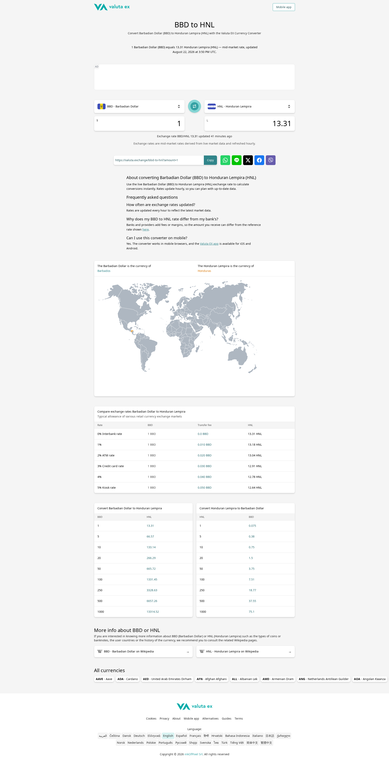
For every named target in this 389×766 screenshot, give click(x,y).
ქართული (283, 736)
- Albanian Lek (244, 679)
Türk (224, 743)
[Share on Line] (237, 160)
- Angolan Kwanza (370, 679)
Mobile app (284, 7)
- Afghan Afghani (212, 679)
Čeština (115, 736)
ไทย (216, 743)
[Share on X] (248, 160)
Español (181, 736)
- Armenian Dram (278, 679)
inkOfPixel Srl (194, 754)
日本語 (270, 736)
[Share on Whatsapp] (225, 160)
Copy (210, 160)
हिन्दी (206, 736)
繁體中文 (266, 743)
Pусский (180, 743)
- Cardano (128, 679)
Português (166, 743)
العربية (103, 736)
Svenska (205, 743)
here (145, 229)
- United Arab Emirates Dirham (167, 679)
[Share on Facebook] (259, 160)
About (176, 718)
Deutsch (139, 736)
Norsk (121, 743)
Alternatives (210, 718)
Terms (239, 718)
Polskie (151, 743)
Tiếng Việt (237, 743)
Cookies (151, 718)
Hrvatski (217, 736)
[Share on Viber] (271, 160)
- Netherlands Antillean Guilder (324, 679)
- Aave (104, 679)
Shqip (193, 743)
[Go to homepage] (112, 7)
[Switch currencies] (194, 106)
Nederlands (136, 743)
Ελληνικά (154, 736)
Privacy (164, 718)
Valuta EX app (209, 244)
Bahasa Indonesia (237, 736)
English (168, 736)
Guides (226, 718)
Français (195, 736)
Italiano (257, 736)
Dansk (127, 736)
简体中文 (252, 743)
